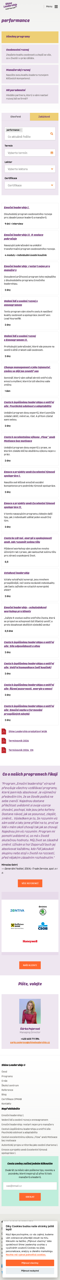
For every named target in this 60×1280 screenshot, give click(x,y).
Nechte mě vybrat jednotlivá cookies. (26, 1254)
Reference (7, 1090)
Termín (9, 145)
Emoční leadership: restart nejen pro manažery (28, 1124)
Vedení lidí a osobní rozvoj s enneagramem (25, 1119)
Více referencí (30, 883)
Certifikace (11, 178)
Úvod (4, 1071)
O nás (4, 1080)
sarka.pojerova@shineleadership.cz (30, 1042)
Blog (4, 1094)
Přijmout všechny (30, 1263)
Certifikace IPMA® (12, 1099)
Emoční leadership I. (17, 207)
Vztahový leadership (16, 572)
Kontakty (6, 1103)
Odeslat (30, 1197)
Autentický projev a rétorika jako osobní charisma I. (30, 1145)
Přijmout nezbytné (30, 1270)
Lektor (8, 162)
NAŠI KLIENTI (30, 965)
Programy (7, 1076)
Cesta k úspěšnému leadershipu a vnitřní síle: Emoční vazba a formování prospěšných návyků (29, 709)
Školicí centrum (10, 1085)
